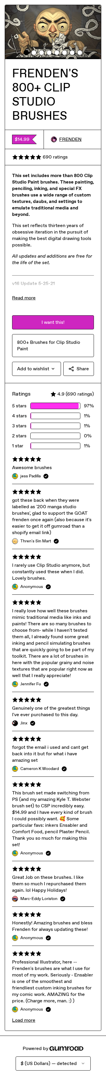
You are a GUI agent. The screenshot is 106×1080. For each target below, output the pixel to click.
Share (83, 368)
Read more (24, 298)
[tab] (26, 52)
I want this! (53, 322)
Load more (23, 1020)
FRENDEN (70, 139)
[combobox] (36, 369)
